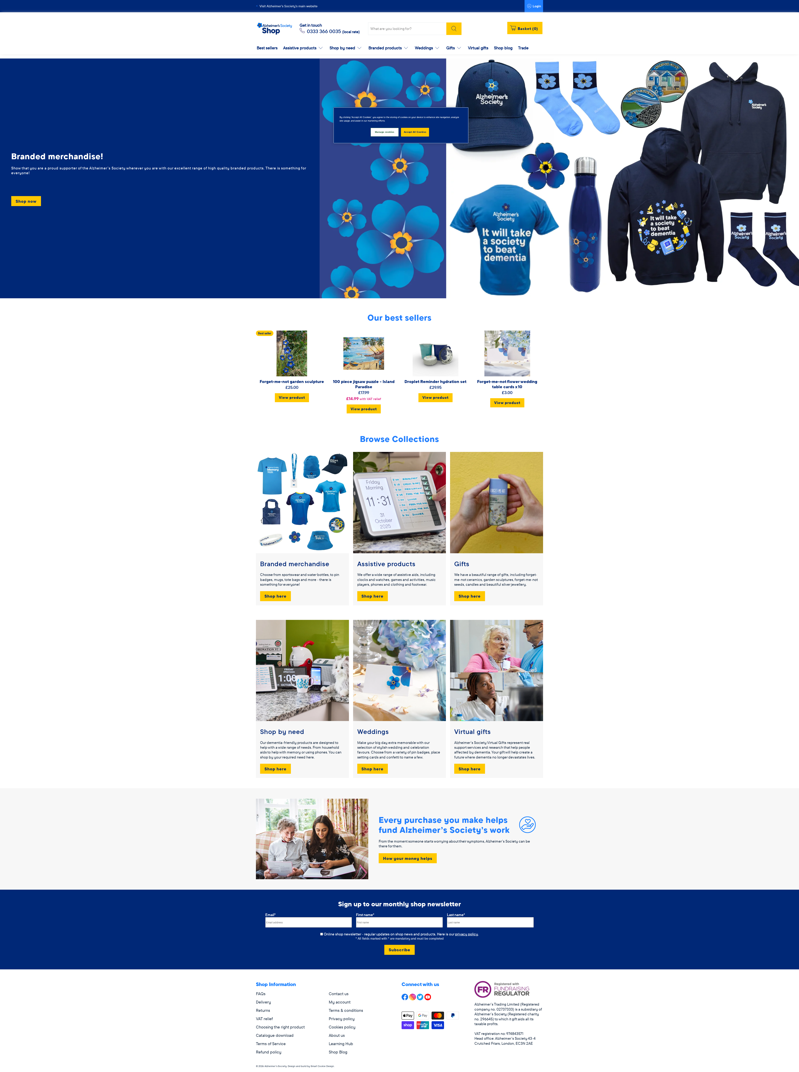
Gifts (450, 47)
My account (340, 1002)
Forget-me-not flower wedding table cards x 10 (507, 384)
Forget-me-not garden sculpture (292, 381)
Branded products (385, 47)
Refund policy (268, 1052)
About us (337, 1035)
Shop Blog (338, 1052)
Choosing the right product (280, 1027)
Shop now (26, 201)
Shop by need (342, 47)
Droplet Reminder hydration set (435, 381)
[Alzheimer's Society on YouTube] (427, 998)
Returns (263, 1010)
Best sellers (267, 47)
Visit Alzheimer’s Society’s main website (288, 6)
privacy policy (466, 934)
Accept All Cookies (415, 132)
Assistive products (299, 47)
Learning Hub (341, 1043)
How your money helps (407, 858)
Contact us (339, 993)
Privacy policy (342, 1018)
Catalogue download (275, 1035)
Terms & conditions (346, 1010)
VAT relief (264, 1018)
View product (292, 397)
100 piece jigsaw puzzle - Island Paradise (364, 384)
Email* (270, 914)
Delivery (263, 1002)
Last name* (456, 914)
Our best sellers (399, 317)
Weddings (424, 47)
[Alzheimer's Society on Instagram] (412, 998)
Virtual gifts (478, 47)
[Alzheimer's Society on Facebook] (405, 998)
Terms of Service (271, 1043)
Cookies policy (342, 1027)
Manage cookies (384, 132)
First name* (365, 914)
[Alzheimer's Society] (274, 29)
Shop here (275, 596)
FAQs (261, 993)
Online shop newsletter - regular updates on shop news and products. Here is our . (401, 934)
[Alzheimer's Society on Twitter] (420, 998)
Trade (523, 47)
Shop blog (503, 47)
